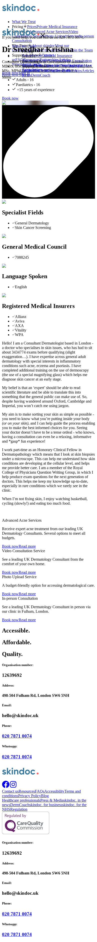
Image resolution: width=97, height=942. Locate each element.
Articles (88, 71)
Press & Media (51, 800)
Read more (27, 546)
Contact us (30, 71)
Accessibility (54, 791)
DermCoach (40, 75)
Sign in (24, 75)
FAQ (43, 71)
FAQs (39, 791)
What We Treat (24, 22)
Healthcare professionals (21, 800)
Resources (55, 71)
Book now (10, 75)
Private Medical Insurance (51, 56)
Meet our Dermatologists (64, 66)
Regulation (18, 809)
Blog (45, 796)
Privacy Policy (29, 796)
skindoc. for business (45, 805)
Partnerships (72, 71)
